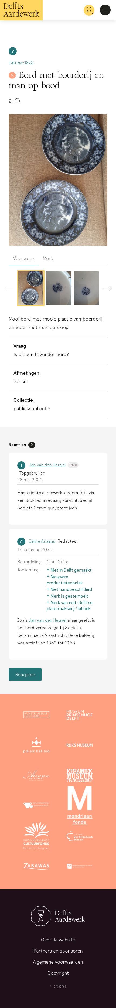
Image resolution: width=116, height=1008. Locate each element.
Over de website (58, 940)
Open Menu (105, 10)
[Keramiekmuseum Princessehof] (79, 776)
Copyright (58, 973)
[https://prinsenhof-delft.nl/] (79, 716)
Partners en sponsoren (58, 951)
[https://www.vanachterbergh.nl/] (79, 837)
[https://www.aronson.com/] (36, 776)
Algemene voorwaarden (58, 962)
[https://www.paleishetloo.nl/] (36, 746)
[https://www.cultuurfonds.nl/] (36, 837)
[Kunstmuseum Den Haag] (36, 716)
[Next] (105, 289)
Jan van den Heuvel (53, 464)
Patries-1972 (21, 62)
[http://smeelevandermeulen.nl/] (36, 807)
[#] (86, 10)
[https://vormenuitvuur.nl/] (79, 867)
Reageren (25, 674)
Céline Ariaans (42, 540)
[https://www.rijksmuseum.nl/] (79, 746)
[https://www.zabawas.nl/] (36, 867)
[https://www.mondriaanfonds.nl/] (79, 807)
